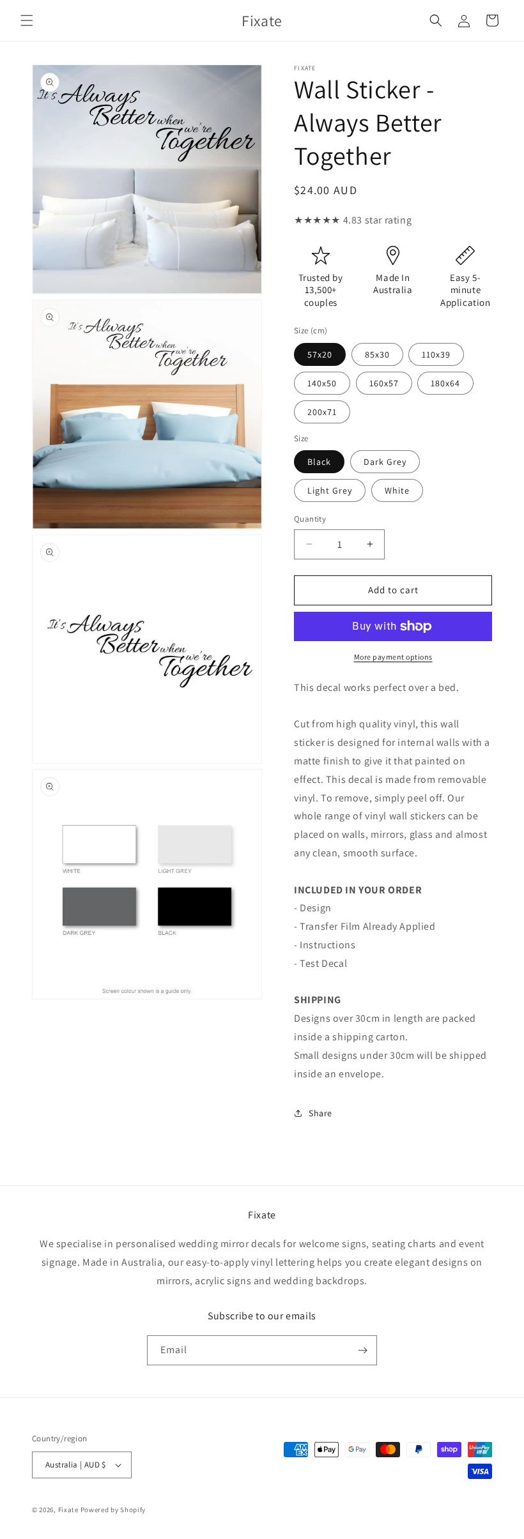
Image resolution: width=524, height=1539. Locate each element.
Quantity (310, 518)
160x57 (384, 383)
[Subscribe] (362, 1350)
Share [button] (320, 1113)
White (397, 490)
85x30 (377, 354)
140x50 (322, 383)
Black (319, 461)
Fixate (68, 1509)
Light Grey (329, 490)
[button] (27, 20)
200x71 (322, 412)
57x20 (319, 354)
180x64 (445, 383)
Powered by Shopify (113, 1509)
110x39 (436, 354)
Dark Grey (385, 461)
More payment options (393, 657)
